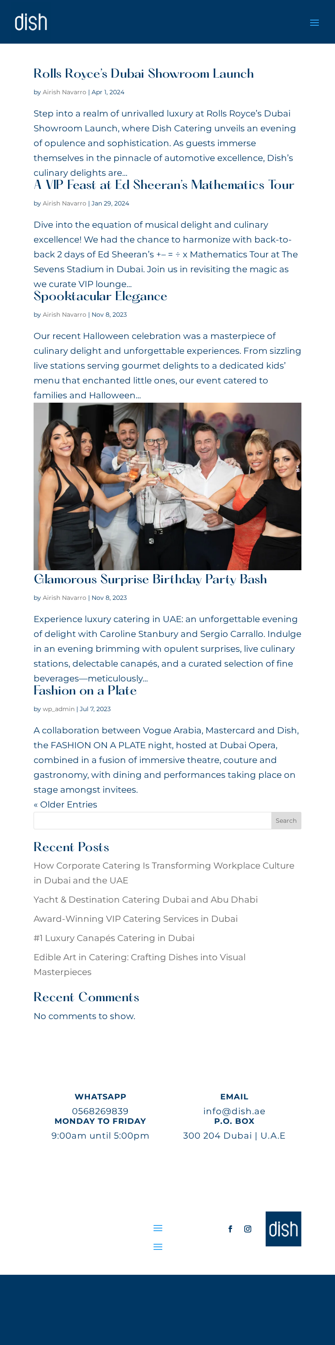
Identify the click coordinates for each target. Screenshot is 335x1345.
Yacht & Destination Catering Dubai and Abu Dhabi (146, 899)
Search (286, 821)
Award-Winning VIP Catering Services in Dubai (136, 919)
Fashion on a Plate (85, 691)
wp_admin (59, 709)
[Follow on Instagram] (248, 1229)
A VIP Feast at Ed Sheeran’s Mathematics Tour (164, 185)
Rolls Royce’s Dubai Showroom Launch (144, 74)
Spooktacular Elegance (101, 297)
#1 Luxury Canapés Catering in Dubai (114, 938)
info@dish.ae (234, 1111)
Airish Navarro (64, 92)
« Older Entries (65, 804)
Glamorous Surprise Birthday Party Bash (150, 580)
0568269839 (100, 1111)
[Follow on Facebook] (230, 1229)
